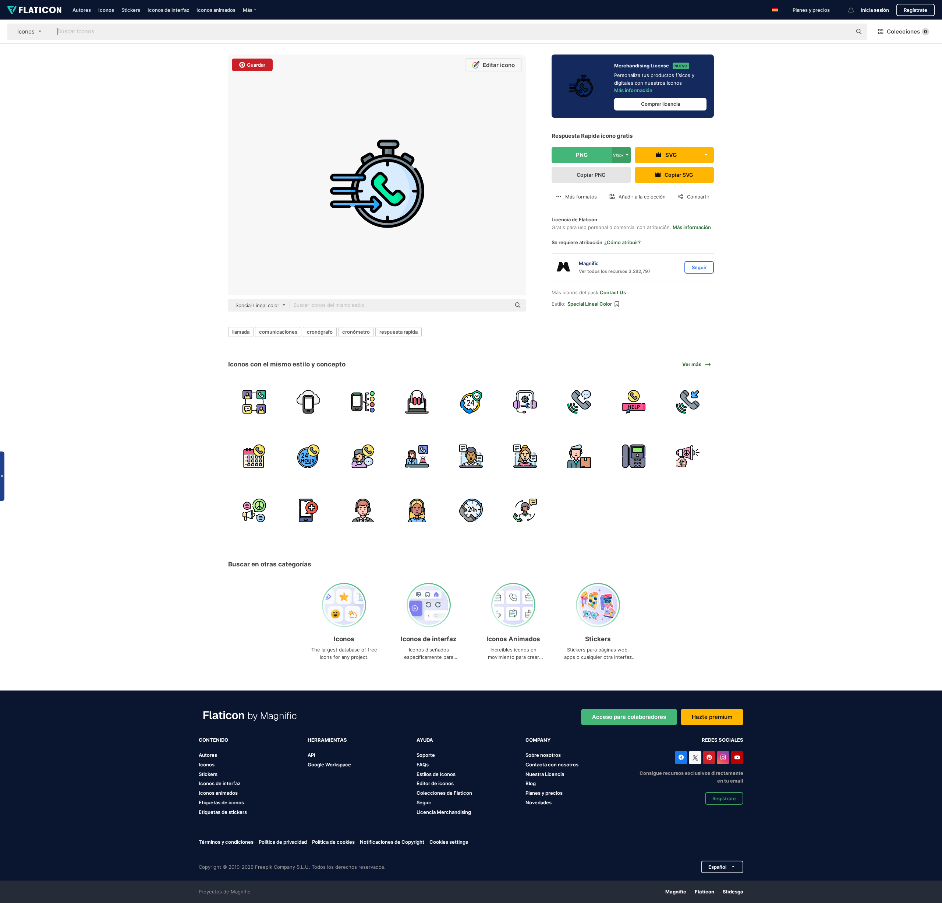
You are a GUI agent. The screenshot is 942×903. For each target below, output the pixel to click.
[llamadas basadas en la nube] (308, 402)
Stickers (130, 10)
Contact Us (613, 292)
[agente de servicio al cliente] (362, 510)
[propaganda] (687, 456)
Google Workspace (329, 764)
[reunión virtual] (471, 456)
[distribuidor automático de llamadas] (362, 402)
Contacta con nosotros (551, 764)
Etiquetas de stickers (223, 812)
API (311, 755)
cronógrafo (320, 332)
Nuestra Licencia (544, 774)
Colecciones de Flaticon (444, 793)
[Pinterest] (709, 757)
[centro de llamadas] (417, 402)
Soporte (426, 755)
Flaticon (704, 892)
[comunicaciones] (254, 402)
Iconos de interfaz (168, 10)
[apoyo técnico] (525, 402)
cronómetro (356, 332)
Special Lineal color (589, 304)
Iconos (106, 10)
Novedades (538, 802)
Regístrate (915, 10)
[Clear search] (843, 32)
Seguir (424, 802)
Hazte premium (712, 716)
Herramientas (327, 740)
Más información (633, 90)
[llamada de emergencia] (417, 456)
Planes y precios (811, 10)
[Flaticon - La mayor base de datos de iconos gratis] (34, 10)
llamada (240, 332)
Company (537, 740)
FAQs (423, 764)
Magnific (675, 892)
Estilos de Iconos (436, 774)
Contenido (213, 740)
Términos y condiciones (226, 842)
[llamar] (579, 402)
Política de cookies (333, 842)
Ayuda (425, 740)
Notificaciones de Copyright (392, 842)
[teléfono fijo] (633, 456)
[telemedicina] (308, 510)
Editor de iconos (435, 783)
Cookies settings (448, 842)
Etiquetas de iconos (221, 802)
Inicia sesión (875, 10)
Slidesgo (733, 892)
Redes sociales (722, 740)
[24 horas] (308, 456)
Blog (530, 783)
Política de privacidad (283, 842)
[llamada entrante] (687, 402)
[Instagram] (723, 757)
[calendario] (254, 456)
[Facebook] (681, 757)
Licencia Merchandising (444, 812)
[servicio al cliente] (471, 402)
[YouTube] (737, 757)
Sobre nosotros (543, 755)
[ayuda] (633, 402)
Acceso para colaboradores (629, 716)
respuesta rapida (398, 332)
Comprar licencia (660, 104)
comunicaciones (278, 332)
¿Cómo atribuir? (622, 242)
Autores (81, 10)
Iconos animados (216, 10)
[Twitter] (695, 757)
